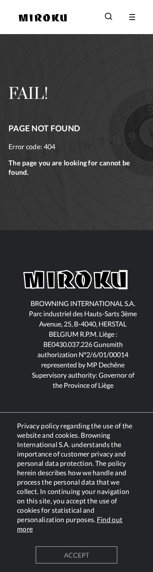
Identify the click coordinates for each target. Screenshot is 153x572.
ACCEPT (76, 555)
